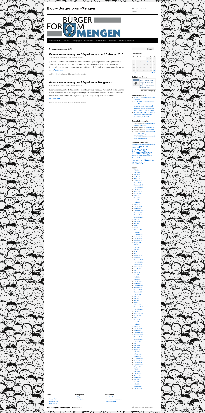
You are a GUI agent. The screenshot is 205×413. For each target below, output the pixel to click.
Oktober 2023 (138, 238)
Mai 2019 (137, 347)
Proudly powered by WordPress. (144, 407)
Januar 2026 (137, 183)
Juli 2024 (136, 219)
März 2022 (137, 279)
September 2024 (138, 217)
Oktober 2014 (138, 388)
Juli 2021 (136, 296)
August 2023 (137, 243)
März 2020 (137, 326)
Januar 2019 (137, 356)
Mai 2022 (137, 275)
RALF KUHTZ (138, 136)
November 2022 (138, 262)
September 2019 (138, 339)
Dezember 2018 (138, 358)
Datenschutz (77, 407)
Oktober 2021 (138, 290)
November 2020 (138, 309)
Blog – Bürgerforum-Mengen (71, 8)
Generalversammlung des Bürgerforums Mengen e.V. (81, 82)
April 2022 (137, 277)
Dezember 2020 (138, 307)
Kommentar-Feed (53, 401)
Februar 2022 (138, 281)
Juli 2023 (136, 245)
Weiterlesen (59, 70)
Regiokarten (113, 40)
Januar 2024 (137, 232)
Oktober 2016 (138, 373)
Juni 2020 (137, 320)
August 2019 (137, 341)
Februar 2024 (138, 230)
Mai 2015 (137, 382)
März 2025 (137, 204)
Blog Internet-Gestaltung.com (114, 399)
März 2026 (137, 178)
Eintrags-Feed (52, 399)
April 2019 (137, 350)
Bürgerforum (138, 144)
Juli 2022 (136, 270)
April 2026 (137, 176)
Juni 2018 (137, 371)
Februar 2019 (138, 354)
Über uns (66, 40)
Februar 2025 (138, 206)
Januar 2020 (137, 330)
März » (153, 73)
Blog (133, 144)
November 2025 (138, 187)
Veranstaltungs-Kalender (143, 161)
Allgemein (64, 74)
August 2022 (137, 268)
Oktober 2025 (138, 189)
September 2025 (138, 191)
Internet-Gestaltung (111, 401)
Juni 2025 (137, 198)
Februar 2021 (138, 305)
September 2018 (138, 365)
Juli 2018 (136, 369)
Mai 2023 (137, 249)
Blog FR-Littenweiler (111, 397)
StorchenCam (88, 40)
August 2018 (137, 367)
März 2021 (137, 303)
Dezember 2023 (138, 234)
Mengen (134, 155)
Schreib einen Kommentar (77, 74)
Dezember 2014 (138, 386)
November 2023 (138, 236)
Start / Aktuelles (55, 40)
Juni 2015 (137, 380)
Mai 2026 (137, 174)
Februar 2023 (138, 255)
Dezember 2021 (138, 285)
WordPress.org (53, 403)
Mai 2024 (137, 223)
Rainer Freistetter (77, 57)
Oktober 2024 (138, 215)
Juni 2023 (137, 247)
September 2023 (138, 240)
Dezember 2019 (138, 332)
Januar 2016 (137, 377)
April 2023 (137, 251)
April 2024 (137, 225)
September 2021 (138, 292)
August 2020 (137, 315)
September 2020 (138, 313)
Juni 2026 (137, 172)
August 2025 (137, 193)
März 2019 (137, 352)
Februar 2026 (138, 181)
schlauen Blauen (141, 155)
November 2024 (138, 213)
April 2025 (137, 202)
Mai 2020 (137, 322)
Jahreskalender (101, 40)
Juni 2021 (137, 298)
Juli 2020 (136, 317)
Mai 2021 (137, 300)
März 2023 (137, 253)
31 (154, 70)
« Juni (134, 73)
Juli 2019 (136, 343)
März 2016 (137, 375)
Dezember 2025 (138, 185)
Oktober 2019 (138, 337)
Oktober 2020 (138, 311)
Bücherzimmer (150, 127)
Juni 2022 (137, 273)
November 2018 (138, 360)
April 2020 (137, 324)
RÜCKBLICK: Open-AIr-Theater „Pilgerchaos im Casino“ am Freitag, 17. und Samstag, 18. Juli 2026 (145, 114)
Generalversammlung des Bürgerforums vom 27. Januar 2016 (86, 54)
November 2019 (138, 335)
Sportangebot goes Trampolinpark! (144, 106)
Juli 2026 (136, 170)
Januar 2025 (137, 208)
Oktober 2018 (138, 362)
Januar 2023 (137, 258)
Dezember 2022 (138, 260)
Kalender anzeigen (147, 91)
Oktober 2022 (138, 264)
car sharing (152, 144)
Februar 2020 (138, 328)
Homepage (139, 149)
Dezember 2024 (138, 210)
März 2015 (137, 384)
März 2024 (137, 228)
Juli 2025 (136, 196)
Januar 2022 (137, 283)
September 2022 (138, 266)
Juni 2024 (137, 221)
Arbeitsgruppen (76, 40)
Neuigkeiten (80, 399)
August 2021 (137, 294)
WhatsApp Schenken (126, 40)
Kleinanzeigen (142, 152)
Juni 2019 (137, 345)
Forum (143, 146)
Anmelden (51, 397)
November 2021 (138, 288)
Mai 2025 (137, 200)
